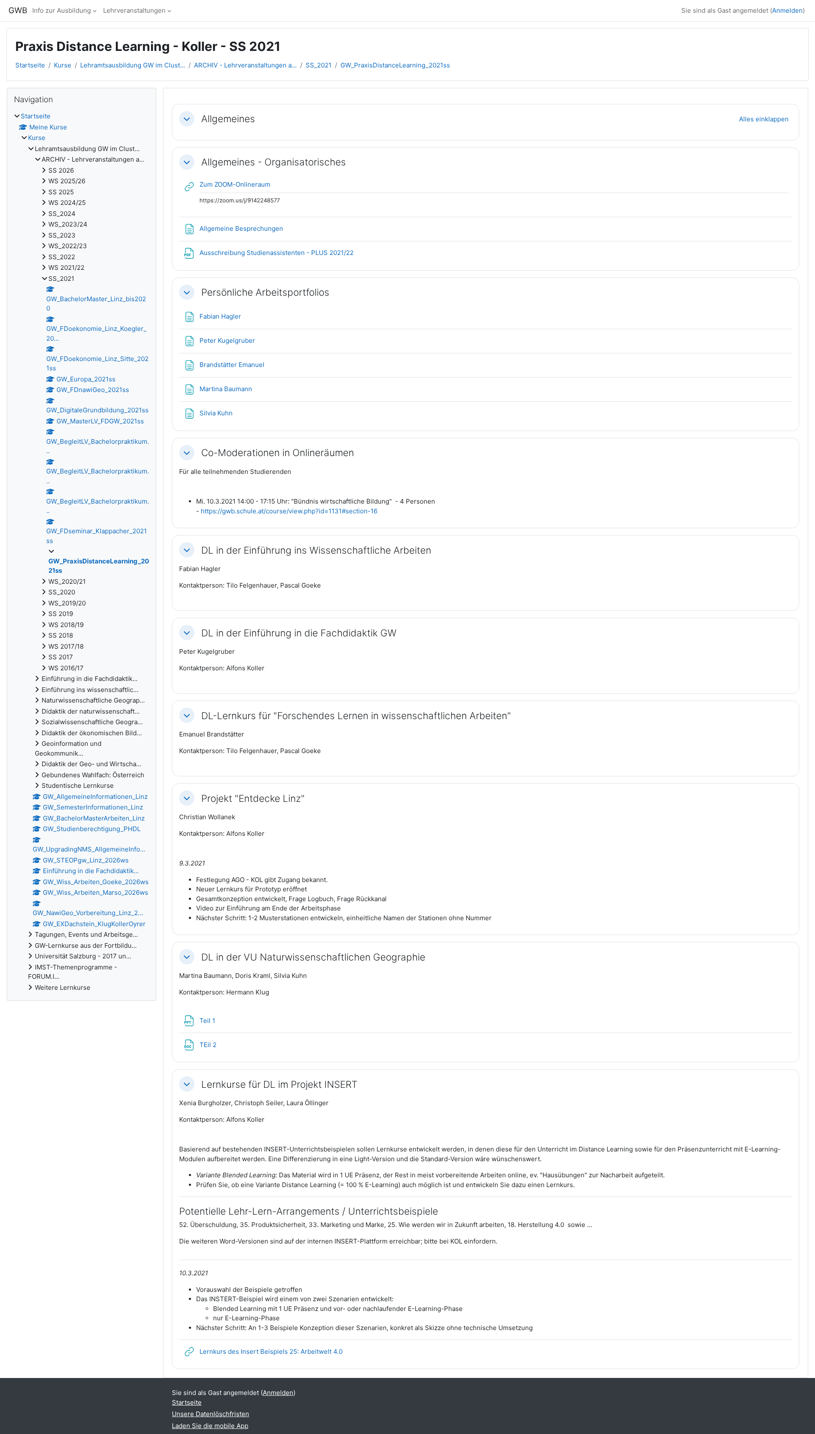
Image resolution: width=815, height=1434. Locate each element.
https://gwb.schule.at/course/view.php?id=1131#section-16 (289, 511)
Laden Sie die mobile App (210, 1426)
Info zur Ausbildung (61, 10)
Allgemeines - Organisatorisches (273, 162)
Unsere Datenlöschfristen (210, 1414)
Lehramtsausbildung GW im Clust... (132, 65)
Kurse (62, 65)
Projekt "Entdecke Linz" (253, 798)
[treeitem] (81, 552)
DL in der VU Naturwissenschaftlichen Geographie (313, 957)
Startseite (30, 65)
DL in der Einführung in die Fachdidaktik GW (298, 633)
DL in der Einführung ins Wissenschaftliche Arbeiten (316, 550)
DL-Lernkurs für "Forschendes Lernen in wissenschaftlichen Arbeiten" (356, 715)
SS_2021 (319, 65)
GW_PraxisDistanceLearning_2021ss (395, 65)
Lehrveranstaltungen (134, 10)
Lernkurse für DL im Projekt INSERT (279, 1084)
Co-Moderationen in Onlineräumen (277, 452)
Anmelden (787, 10)
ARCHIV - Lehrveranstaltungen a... (245, 65)
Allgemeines (228, 118)
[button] (186, 118)
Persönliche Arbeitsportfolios (265, 292)
